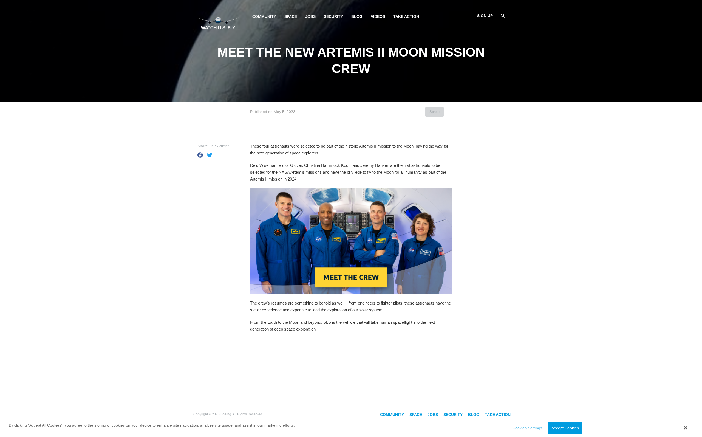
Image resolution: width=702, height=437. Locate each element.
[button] (685, 427)
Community (264, 16)
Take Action (406, 16)
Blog (357, 16)
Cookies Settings (527, 428)
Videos (378, 16)
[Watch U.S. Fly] (218, 21)
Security (333, 16)
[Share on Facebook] (200, 155)
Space (290, 16)
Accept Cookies (565, 428)
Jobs (310, 16)
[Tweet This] (209, 155)
